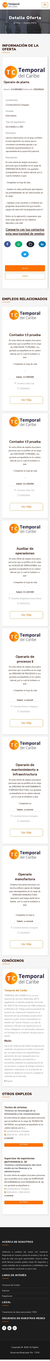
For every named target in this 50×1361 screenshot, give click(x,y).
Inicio (18, 23)
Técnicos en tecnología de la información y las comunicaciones (22, 1112)
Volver (25, 276)
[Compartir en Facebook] (7, 244)
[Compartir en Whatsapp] (18, 244)
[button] (45, 4)
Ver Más (26, 400)
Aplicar (25, 268)
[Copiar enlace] (30, 244)
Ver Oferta (23, 1144)
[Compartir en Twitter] (25, 254)
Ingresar (5, 1290)
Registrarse (7, 1296)
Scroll (45, 1354)
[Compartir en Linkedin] (42, 244)
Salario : (19, 377)
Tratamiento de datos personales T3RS (19, 1312)
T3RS (36, 1352)
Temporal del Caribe (15, 990)
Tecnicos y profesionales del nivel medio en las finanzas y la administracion (22, 1168)
